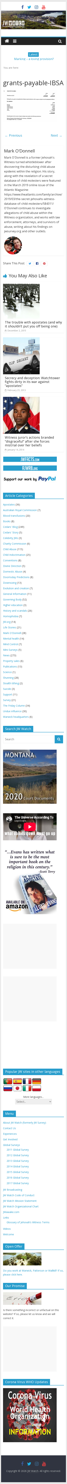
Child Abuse (9, 549)
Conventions (10, 560)
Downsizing (9, 582)
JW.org (7, 622)
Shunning (8, 677)
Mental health (11, 638)
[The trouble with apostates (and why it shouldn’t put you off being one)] (21, 284)
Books (7, 521)
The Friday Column (14, 705)
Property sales (11, 661)
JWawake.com (11, 1212)
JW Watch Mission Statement (20, 1201)
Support (7, 694)
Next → (56, 135)
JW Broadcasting (12, 1189)
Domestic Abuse (12, 571)
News (6, 655)
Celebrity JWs (10, 538)
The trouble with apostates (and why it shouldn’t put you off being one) (33, 324)
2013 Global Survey (18, 1161)
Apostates (9, 504)
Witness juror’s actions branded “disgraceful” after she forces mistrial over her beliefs (29, 441)
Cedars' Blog (10, 527)
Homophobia (10, 616)
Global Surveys (11, 1145)
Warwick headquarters (16, 716)
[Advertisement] (30, 946)
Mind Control (10, 644)
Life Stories (9, 627)
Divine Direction (12, 566)
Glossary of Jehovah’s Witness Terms (28, 1222)
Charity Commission (14, 543)
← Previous (13, 135)
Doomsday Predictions (16, 577)
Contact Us (9, 1128)
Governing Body (12, 599)
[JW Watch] (33, 13)
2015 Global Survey (18, 1172)
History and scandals (15, 610)
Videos (7, 1228)
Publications (10, 666)
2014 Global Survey (18, 1166)
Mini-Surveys (10, 649)
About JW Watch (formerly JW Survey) (24, 1122)
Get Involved (10, 1139)
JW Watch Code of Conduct (18, 1195)
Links (6, 1217)
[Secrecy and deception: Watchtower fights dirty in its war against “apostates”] (21, 339)
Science (7, 672)
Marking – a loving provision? (34, 59)
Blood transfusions (14, 515)
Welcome (8, 1234)
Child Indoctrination (14, 554)
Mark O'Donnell (12, 633)
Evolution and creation (16, 588)
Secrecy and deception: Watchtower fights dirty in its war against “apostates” (32, 382)
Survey (7, 700)
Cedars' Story (10, 532)
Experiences (10, 1133)
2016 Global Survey (18, 1177)
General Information (14, 594)
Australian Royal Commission (20, 510)
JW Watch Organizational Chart (21, 1206)
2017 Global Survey (18, 1183)
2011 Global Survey (18, 1149)
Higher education (13, 605)
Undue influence (12, 711)
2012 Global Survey (18, 1155)
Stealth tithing (11, 683)
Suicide (7, 689)
